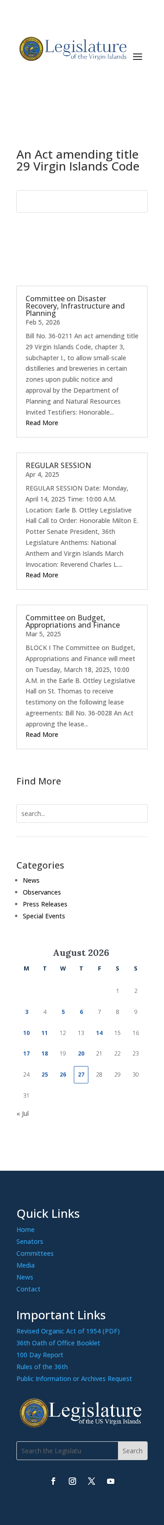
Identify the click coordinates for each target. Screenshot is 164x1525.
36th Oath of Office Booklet (58, 1342)
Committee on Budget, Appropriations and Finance (73, 621)
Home (25, 1229)
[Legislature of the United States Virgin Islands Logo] (82, 1425)
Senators (29, 1241)
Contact (28, 1289)
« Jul (22, 1113)
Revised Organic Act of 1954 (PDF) (68, 1331)
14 (99, 1033)
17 (26, 1053)
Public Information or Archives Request (74, 1378)
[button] (137, 56)
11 (44, 1033)
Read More (42, 422)
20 (81, 1053)
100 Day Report (39, 1354)
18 (44, 1053)
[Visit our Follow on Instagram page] (72, 1481)
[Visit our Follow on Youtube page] (110, 1481)
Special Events (44, 916)
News (31, 880)
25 (44, 1074)
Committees (35, 1253)
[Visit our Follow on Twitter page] (91, 1481)
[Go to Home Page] (72, 49)
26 (63, 1074)
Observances (42, 892)
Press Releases (45, 904)
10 (26, 1033)
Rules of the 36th (42, 1366)
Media (25, 1265)
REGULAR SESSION (58, 465)
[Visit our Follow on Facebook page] (53, 1481)
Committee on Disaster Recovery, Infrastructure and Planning (75, 305)
